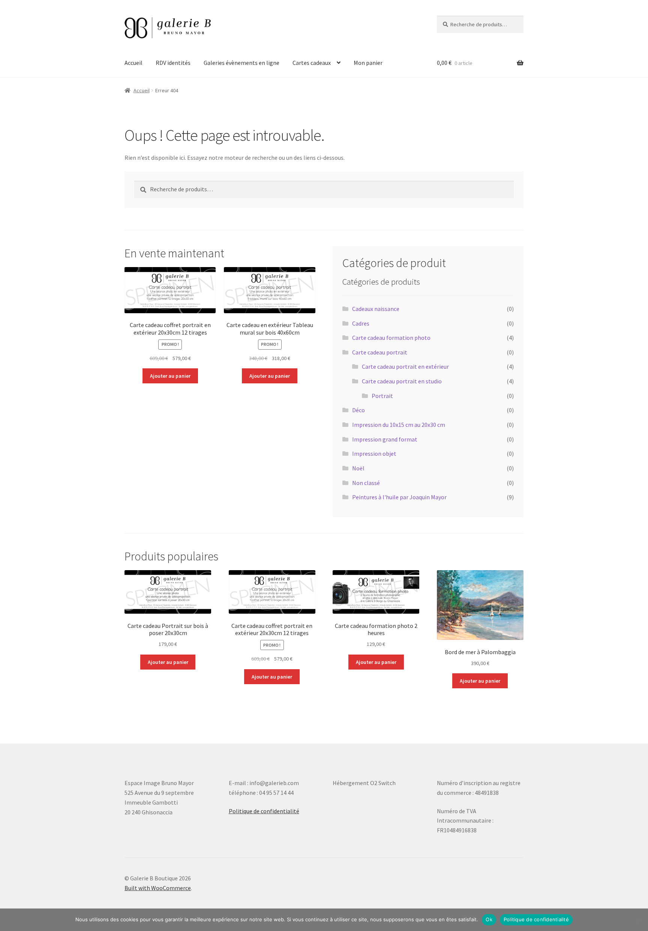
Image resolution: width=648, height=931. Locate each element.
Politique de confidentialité (264, 811)
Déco (358, 410)
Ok (489, 919)
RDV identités (173, 62)
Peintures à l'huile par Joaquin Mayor (399, 497)
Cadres (360, 323)
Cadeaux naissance (375, 308)
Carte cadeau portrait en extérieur (405, 366)
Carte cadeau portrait (379, 352)
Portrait (382, 395)
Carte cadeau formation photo (391, 337)
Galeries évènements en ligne (241, 62)
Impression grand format (384, 439)
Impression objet (374, 453)
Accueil (133, 62)
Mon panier (368, 62)
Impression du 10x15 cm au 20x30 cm (398, 424)
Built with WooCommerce (157, 888)
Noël (358, 468)
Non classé (366, 483)
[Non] (638, 919)
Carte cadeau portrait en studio (402, 381)
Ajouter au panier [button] (170, 375)
